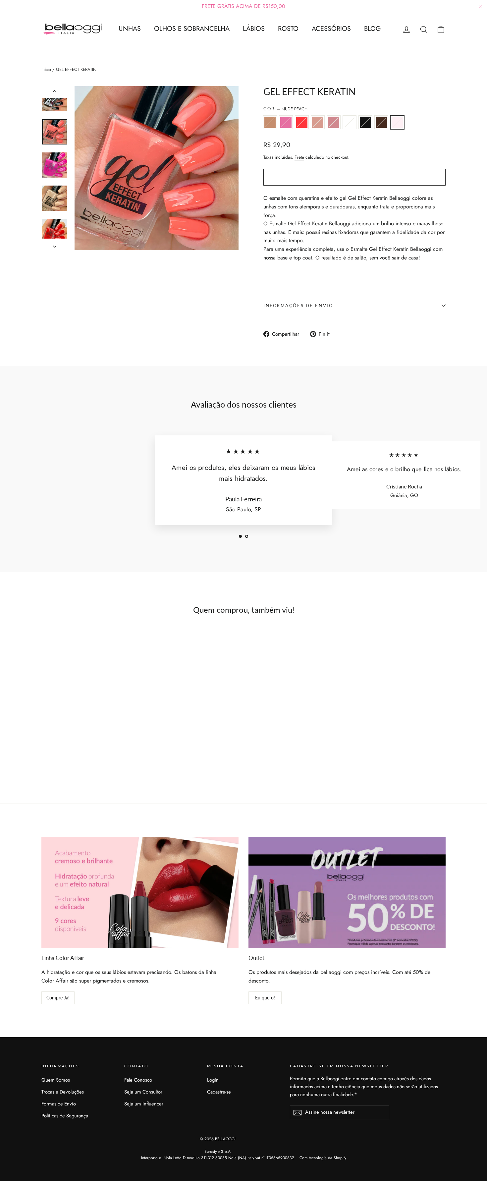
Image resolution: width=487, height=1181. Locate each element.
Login (213, 1080)
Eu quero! (265, 997)
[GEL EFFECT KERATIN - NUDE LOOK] (45, 753)
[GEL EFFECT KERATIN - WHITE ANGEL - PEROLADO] (87, 753)
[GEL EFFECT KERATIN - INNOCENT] (70, 753)
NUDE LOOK (270, 122)
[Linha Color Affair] (140, 892)
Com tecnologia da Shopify (322, 1158)
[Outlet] (347, 892)
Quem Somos (55, 1080)
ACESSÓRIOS (331, 28)
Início (46, 69)
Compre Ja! (58, 997)
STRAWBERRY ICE (333, 122)
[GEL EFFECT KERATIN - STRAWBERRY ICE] (78, 753)
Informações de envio (298, 305)
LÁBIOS (254, 28)
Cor (285, 109)
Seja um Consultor (143, 1092)
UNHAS (130, 28)
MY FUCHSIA (286, 122)
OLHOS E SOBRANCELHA (192, 28)
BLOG (372, 28)
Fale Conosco (138, 1080)
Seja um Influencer (143, 1103)
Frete (299, 157)
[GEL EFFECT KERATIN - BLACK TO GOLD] (95, 753)
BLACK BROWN (381, 122)
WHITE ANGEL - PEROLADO (349, 122)
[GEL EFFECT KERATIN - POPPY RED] (62, 753)
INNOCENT (317, 122)
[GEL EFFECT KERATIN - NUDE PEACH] (112, 753)
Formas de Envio (58, 1103)
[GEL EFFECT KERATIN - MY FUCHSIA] (54, 753)
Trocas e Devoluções (62, 1092)
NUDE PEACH (397, 122)
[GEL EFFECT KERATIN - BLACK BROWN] (103, 753)
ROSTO (288, 28)
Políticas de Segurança (64, 1115)
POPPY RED (301, 122)
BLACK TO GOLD (365, 122)
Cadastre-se (219, 1092)
